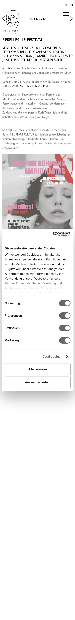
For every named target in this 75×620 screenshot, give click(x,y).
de (65, 5)
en (71, 5)
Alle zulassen (37, 369)
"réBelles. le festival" (32, 86)
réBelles (7, 68)
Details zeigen (52, 356)
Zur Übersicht (37, 19)
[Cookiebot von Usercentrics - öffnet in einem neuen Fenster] (53, 234)
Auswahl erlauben (37, 382)
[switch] (64, 315)
